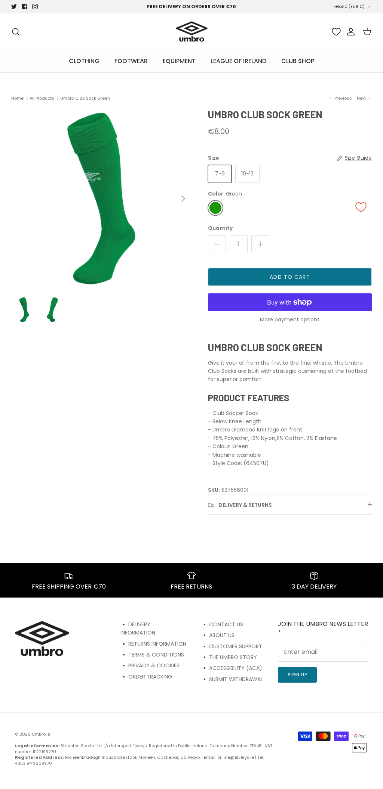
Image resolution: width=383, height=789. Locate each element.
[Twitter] (14, 6)
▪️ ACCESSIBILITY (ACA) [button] (231, 668)
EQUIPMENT (179, 61)
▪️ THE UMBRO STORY (229, 657)
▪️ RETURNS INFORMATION (153, 644)
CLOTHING (84, 61)
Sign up (297, 674)
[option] (101, 199)
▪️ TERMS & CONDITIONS (152, 654)
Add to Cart (290, 277)
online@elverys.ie (235, 757)
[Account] (349, 31)
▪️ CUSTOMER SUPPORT (231, 646)
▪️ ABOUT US (218, 635)
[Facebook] (24, 6)
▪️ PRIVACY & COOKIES (150, 665)
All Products (42, 98)
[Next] (183, 198)
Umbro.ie (41, 734)
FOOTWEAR (131, 61)
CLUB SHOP (297, 61)
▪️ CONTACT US (222, 624)
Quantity (220, 228)
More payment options (290, 319)
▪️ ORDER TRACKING (146, 676)
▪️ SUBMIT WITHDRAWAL (232, 679)
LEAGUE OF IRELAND (238, 61)
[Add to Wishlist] (361, 207)
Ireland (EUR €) (349, 6)
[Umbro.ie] (192, 32)
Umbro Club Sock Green (85, 98)
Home (17, 98)
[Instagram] (35, 6)
